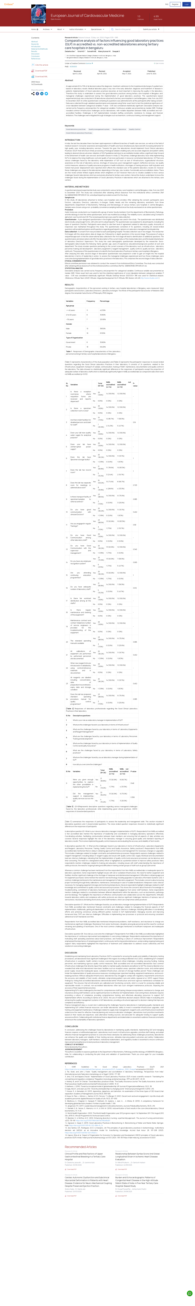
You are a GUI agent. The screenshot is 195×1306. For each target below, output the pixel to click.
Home (33, 29)
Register (175, 4)
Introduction (35, 46)
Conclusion (35, 56)
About (59, 29)
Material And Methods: (39, 49)
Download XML (41, 76)
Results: (34, 51)
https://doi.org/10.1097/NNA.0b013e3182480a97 (93, 1120)
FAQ (166, 4)
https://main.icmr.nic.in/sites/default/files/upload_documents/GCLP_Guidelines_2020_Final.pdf (100, 1069)
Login (187, 4)
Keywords (35, 44)
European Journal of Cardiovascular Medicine (87, 15)
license (88, 63)
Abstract (34, 41)
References (35, 59)
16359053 (73, 66)
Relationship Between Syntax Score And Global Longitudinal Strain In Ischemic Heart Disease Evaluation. (137, 1156)
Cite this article (41, 65)
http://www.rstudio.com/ (149, 278)
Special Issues (96, 29)
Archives (46, 29)
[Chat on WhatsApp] (190, 1293)
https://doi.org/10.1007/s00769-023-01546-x (81, 1133)
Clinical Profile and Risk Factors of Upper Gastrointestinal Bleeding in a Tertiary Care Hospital (85, 1156)
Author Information (76, 29)
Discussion (35, 54)
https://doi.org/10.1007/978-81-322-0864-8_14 (86, 1125)
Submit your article (150, 29)
